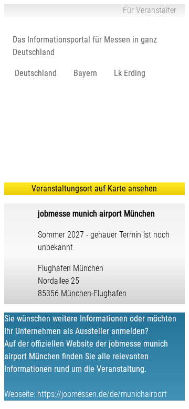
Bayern (85, 73)
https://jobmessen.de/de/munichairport (102, 394)
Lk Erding (129, 73)
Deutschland (36, 73)
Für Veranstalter (149, 10)
